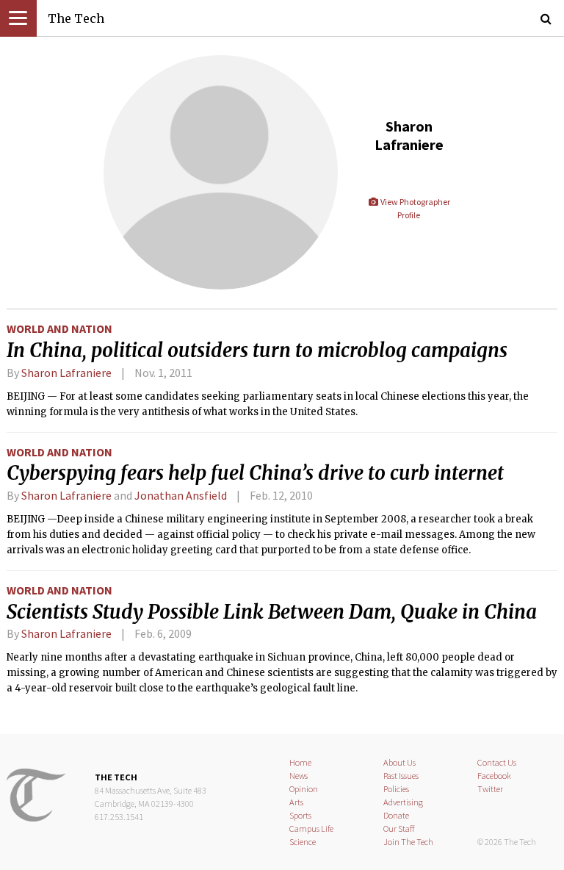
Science (302, 841)
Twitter (490, 788)
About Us (399, 762)
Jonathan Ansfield (180, 495)
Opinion (303, 788)
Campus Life (311, 828)
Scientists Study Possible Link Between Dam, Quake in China (272, 612)
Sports (300, 815)
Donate (396, 815)
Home (300, 762)
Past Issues (401, 775)
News (298, 775)
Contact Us (496, 762)
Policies (396, 788)
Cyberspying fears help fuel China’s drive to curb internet (255, 473)
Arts (296, 802)
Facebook (494, 775)
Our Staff (399, 828)
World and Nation (59, 328)
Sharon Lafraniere (66, 372)
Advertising (403, 802)
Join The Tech (408, 841)
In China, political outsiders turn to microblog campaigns (257, 350)
